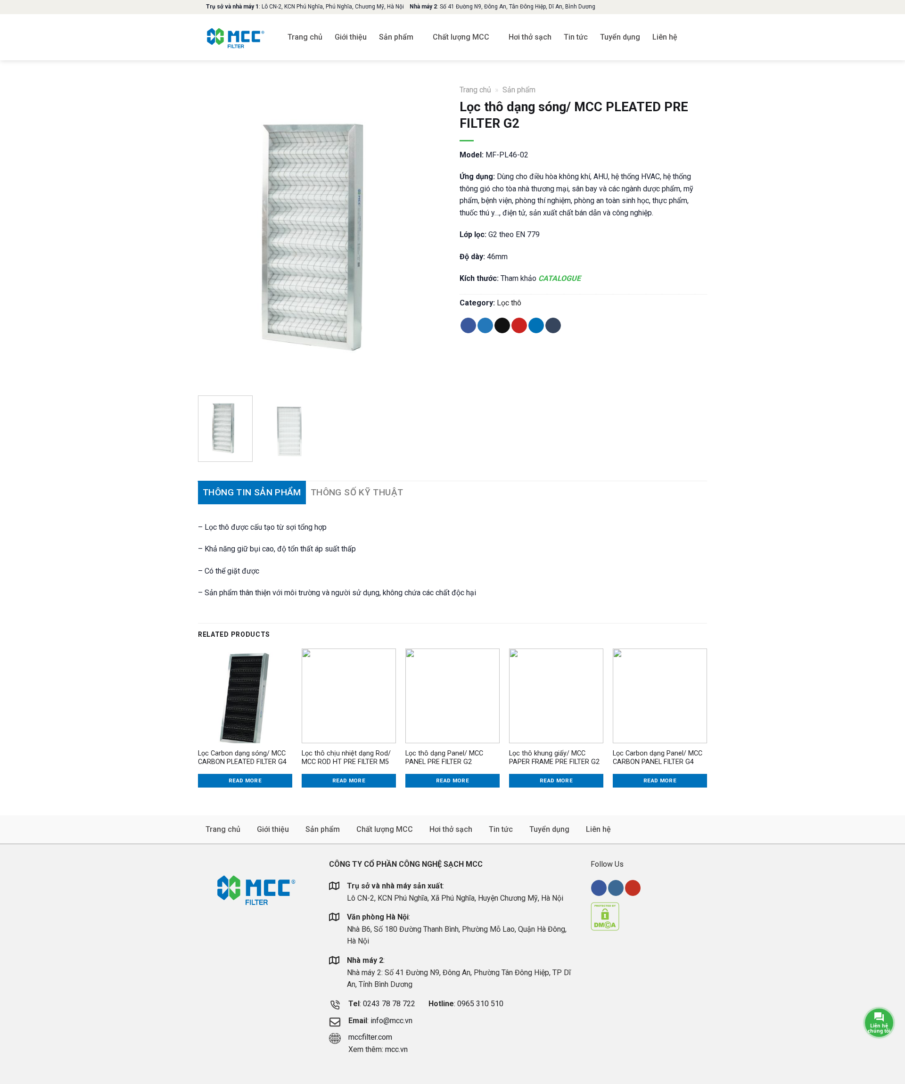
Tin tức (576, 37)
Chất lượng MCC (461, 37)
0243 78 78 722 (390, 1003)
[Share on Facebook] (468, 326)
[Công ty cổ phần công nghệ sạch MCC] (235, 37)
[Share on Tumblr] (553, 326)
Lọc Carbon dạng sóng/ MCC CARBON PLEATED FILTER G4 (242, 757)
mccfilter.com (370, 1037)
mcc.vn (396, 1049)
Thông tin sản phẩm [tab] (252, 492)
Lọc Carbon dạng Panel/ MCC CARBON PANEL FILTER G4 (657, 757)
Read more (245, 780)
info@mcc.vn (391, 1020)
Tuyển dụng (620, 37)
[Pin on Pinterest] (519, 326)
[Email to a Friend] (502, 326)
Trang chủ (305, 37)
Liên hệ (664, 37)
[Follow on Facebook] (599, 888)
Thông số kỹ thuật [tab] (357, 492)
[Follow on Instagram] (616, 888)
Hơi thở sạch (530, 37)
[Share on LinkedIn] (536, 326)
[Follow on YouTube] (633, 888)
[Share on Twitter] (485, 326)
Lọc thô (509, 302)
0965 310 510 (480, 1003)
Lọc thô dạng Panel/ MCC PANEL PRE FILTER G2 (444, 757)
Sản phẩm (396, 37)
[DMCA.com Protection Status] (605, 916)
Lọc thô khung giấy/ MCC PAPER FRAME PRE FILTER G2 (554, 757)
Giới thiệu (351, 37)
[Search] (702, 37)
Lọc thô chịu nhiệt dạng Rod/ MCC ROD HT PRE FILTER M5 (346, 757)
